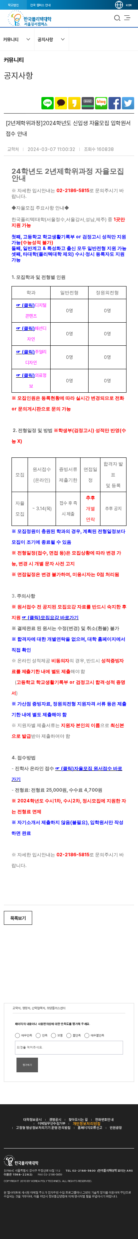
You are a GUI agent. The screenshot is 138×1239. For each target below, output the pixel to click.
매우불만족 (97, 1035)
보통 (60, 1035)
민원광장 (116, 1127)
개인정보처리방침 (86, 1123)
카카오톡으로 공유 (61, 103)
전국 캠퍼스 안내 (40, 5)
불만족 (77, 1035)
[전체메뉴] (127, 18)
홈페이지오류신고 (90, 1127)
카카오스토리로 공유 (74, 103)
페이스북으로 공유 (114, 103)
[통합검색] (117, 18)
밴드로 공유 (88, 103)
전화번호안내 (104, 1119)
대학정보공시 (32, 1119)
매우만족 (26, 1035)
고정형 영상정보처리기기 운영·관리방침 (43, 1127)
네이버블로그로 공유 (101, 103)
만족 (45, 1035)
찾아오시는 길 (78, 1119)
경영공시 (55, 1119)
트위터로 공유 (128, 103)
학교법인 (13, 5)
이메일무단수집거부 (52, 1123)
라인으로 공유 (47, 103)
